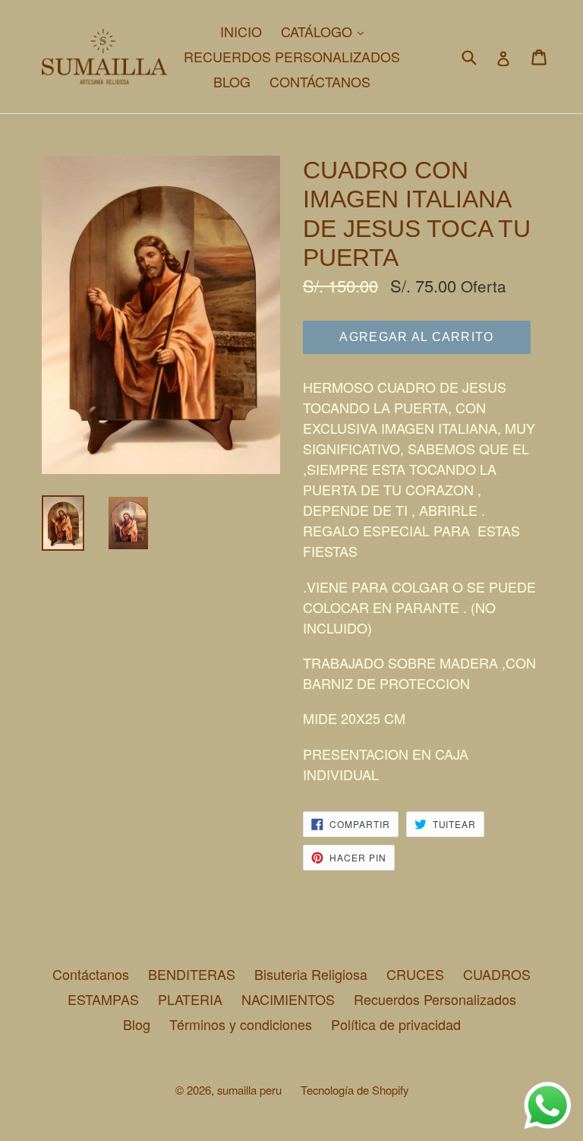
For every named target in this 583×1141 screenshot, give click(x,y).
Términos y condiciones (240, 1024)
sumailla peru (249, 1090)
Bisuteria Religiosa (310, 974)
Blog (136, 1024)
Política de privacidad (396, 1024)
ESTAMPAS (103, 999)
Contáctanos (90, 974)
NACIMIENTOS (288, 999)
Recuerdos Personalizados (435, 999)
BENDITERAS (191, 974)
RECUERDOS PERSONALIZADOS (292, 56)
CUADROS (497, 974)
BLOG (232, 81)
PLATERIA (190, 999)
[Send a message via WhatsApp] (547, 1105)
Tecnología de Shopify (354, 1090)
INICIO (241, 31)
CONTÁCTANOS (319, 81)
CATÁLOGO (326, 31)
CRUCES (415, 974)
